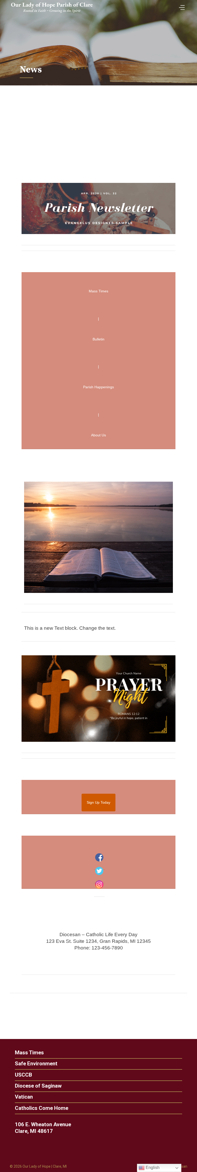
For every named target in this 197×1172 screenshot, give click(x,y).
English (152, 1167)
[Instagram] (99, 884)
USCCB (23, 1075)
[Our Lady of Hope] (52, 13)
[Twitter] (99, 871)
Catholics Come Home (41, 1108)
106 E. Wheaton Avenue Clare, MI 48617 (43, 1127)
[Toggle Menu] (180, 5)
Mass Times (29, 1053)
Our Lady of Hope (37, 1166)
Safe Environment (36, 1064)
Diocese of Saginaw (38, 1086)
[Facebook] (99, 857)
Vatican (24, 1097)
